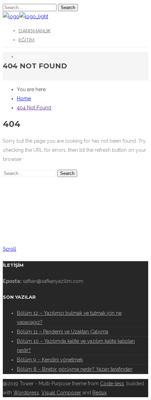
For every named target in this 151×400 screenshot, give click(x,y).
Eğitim (26, 39)
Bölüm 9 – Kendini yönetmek (50, 359)
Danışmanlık (35, 30)
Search (68, 7)
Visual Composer (61, 392)
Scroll (9, 249)
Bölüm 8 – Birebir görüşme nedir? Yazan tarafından (74, 369)
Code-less (112, 383)
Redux (99, 392)
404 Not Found (34, 107)
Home (24, 98)
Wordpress (26, 392)
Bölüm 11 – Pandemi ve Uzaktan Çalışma (62, 331)
